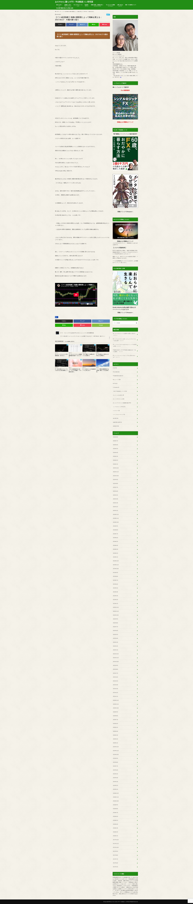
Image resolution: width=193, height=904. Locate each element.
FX (57, 317)
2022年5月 (115, 634)
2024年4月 (115, 545)
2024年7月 (115, 533)
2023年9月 (115, 572)
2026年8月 (115, 437)
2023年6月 (115, 584)
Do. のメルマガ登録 (110, 5)
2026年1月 (115, 464)
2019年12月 (116, 746)
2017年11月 (116, 843)
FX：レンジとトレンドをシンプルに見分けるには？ (124, 356)
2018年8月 (115, 808)
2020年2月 (115, 739)
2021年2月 (115, 692)
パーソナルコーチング (119, 414)
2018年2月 (115, 832)
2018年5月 (115, 820)
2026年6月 (115, 444)
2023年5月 (115, 588)
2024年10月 (116, 522)
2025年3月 (115, 502)
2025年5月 (115, 495)
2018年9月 (115, 804)
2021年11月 (116, 657)
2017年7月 (115, 859)
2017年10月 (116, 847)
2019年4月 (115, 777)
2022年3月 (115, 642)
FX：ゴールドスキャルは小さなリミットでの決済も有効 (124, 345)
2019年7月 (115, 766)
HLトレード (116, 379)
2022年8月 (115, 622)
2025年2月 (115, 506)
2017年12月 (116, 839)
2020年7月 (115, 719)
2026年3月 (115, 456)
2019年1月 (115, 789)
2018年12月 (116, 793)
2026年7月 (115, 440)
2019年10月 (116, 754)
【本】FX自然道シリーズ (120, 391)
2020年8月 (115, 715)
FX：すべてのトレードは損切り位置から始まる (124, 334)
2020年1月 (115, 743)
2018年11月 (116, 797)
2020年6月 (115, 723)
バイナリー (116, 410)
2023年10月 (116, 568)
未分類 (115, 418)
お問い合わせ (120, 5)
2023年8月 (115, 576)
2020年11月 (116, 704)
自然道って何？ (67, 5)
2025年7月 (115, 487)
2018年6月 (115, 816)
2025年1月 (115, 510)
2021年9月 (115, 665)
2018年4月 (115, 824)
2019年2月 (115, 785)
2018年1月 (115, 835)
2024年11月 (116, 518)
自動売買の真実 (117, 422)
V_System (116, 387)
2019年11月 (116, 750)
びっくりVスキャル (118, 399)
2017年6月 (115, 863)
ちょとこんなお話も (118, 395)
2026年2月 (115, 460)
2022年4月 (115, 638)
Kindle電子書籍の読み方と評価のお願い (65, 8)
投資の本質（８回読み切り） (97, 5)
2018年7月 (115, 812)
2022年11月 (116, 611)
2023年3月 (115, 595)
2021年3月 (115, 688)
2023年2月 (115, 599)
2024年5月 (115, 541)
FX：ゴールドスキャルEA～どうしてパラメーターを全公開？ (124, 339)
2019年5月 (115, 773)
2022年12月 (116, 607)
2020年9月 (115, 712)
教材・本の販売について (130, 4)
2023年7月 (115, 580)
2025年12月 (116, 468)
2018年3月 (115, 828)
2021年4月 (115, 684)
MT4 (115, 383)
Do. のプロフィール (78, 5)
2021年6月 (115, 677)
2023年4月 (115, 592)
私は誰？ (87, 5)
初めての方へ (59, 5)
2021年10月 (116, 661)
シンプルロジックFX (119, 406)
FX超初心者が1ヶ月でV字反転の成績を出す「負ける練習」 (124, 350)
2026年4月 (115, 452)
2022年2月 (115, 646)
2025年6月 (115, 491)
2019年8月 (115, 762)
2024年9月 (115, 526)
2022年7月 (115, 626)
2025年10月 (116, 475)
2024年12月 (116, 514)
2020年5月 (115, 727)
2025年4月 (115, 499)
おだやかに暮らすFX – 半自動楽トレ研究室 (74, 1)
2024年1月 (115, 557)
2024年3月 (115, 549)
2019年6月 (115, 770)
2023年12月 (116, 560)
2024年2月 (115, 553)
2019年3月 (115, 781)
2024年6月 (115, 537)
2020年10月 (116, 708)
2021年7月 (115, 673)
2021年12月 (116, 653)
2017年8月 (115, 855)
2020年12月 (116, 700)
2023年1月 (115, 603)
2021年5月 (115, 681)
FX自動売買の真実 (118, 375)
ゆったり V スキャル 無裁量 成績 (122, 402)
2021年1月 (115, 696)
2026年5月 (115, 448)
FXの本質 (116, 372)
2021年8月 (115, 669)
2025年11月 (116, 471)
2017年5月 (115, 866)
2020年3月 (115, 735)
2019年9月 (115, 758)
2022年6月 (115, 630)
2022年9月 (115, 619)
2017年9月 (115, 851)
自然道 (116, 426)
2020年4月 (115, 731)
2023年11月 (116, 564)
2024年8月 (115, 530)
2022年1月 (115, 650)
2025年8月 (115, 483)
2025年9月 (115, 479)
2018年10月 (116, 801)
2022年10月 (116, 615)
